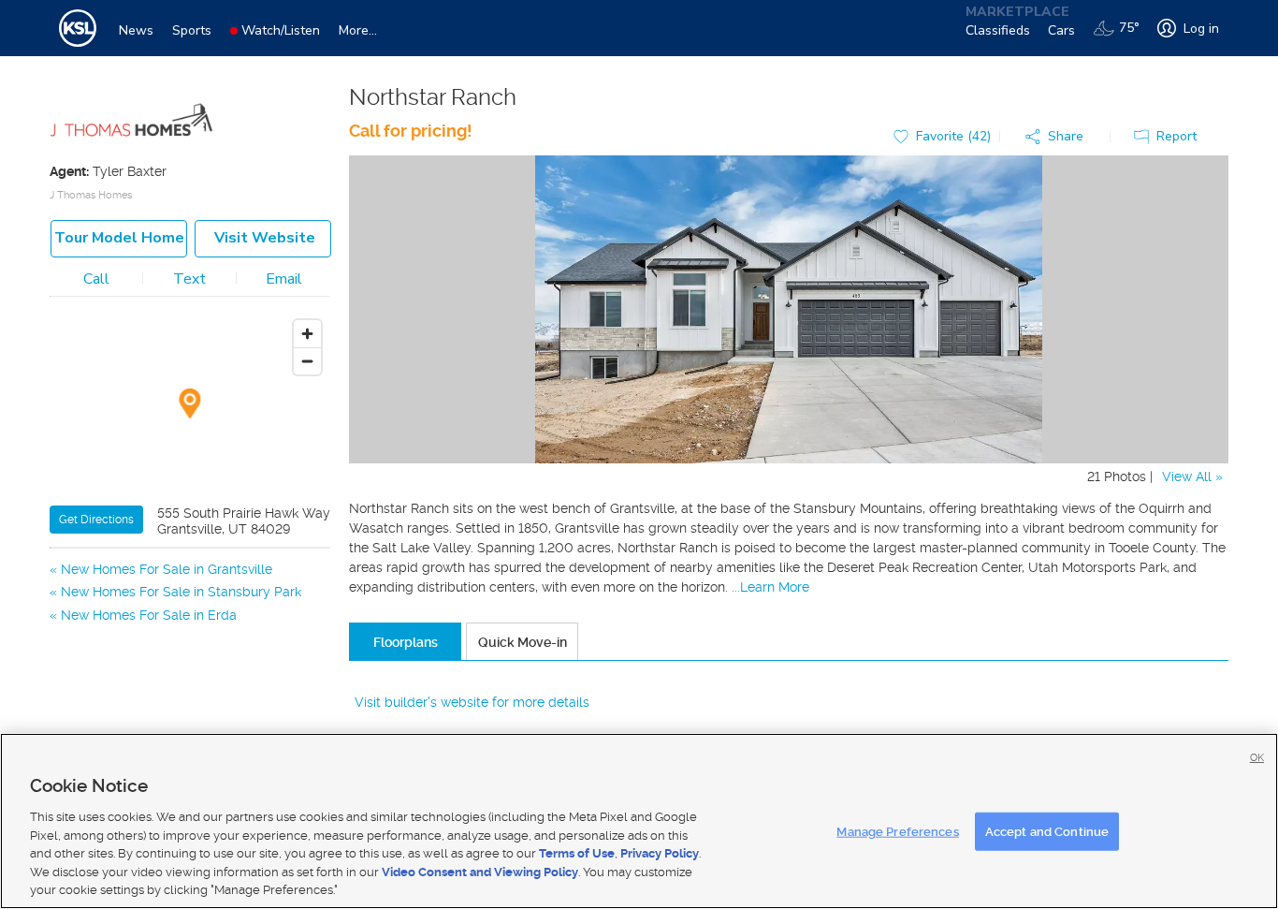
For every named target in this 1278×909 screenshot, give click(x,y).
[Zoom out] (307, 360)
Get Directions (96, 519)
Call (96, 279)
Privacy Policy (659, 853)
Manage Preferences (897, 831)
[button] (1059, 137)
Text (189, 279)
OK (1257, 758)
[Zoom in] (307, 333)
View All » (1192, 476)
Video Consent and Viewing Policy (480, 872)
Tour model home (119, 237)
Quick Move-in (522, 642)
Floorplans (405, 642)
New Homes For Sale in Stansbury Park (181, 591)
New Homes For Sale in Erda (149, 615)
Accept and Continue (1047, 831)
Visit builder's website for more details (472, 702)
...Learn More (770, 586)
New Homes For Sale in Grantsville (166, 569)
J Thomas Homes (91, 195)
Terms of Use (577, 853)
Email (284, 279)
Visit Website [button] (264, 237)
